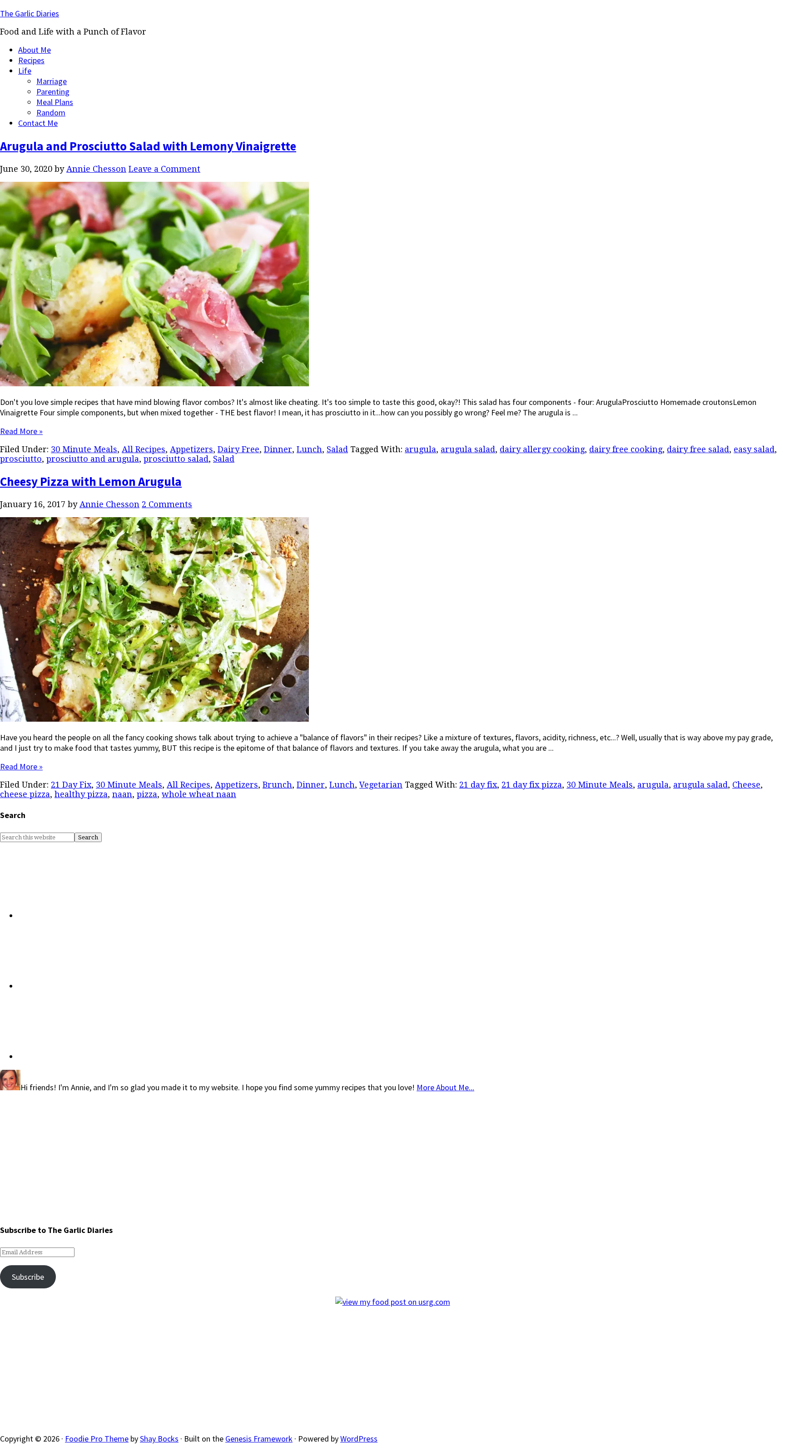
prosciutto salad (176, 459)
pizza (147, 794)
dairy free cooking (625, 449)
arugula (420, 449)
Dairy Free (238, 449)
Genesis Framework (259, 1438)
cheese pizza (25, 794)
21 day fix (478, 784)
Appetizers (191, 449)
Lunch (309, 449)
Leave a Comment (164, 169)
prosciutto (21, 459)
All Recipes (143, 449)
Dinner (278, 449)
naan (122, 794)
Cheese (746, 784)
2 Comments (167, 504)
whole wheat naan (199, 794)
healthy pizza (81, 794)
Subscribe (28, 1277)
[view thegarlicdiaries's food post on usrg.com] (392, 1302)
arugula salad (468, 449)
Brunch (277, 784)
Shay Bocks (159, 1438)
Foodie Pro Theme (97, 1438)
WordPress (359, 1438)
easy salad (754, 449)
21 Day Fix (71, 784)
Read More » (21, 431)
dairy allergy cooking (542, 449)
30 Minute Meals (84, 449)
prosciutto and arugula (92, 459)
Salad (337, 449)
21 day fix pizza (532, 784)
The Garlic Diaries (29, 13)
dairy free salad (698, 449)
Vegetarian (380, 784)
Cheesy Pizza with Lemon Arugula (91, 481)
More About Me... (445, 1087)
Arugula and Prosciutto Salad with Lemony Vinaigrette (148, 146)
